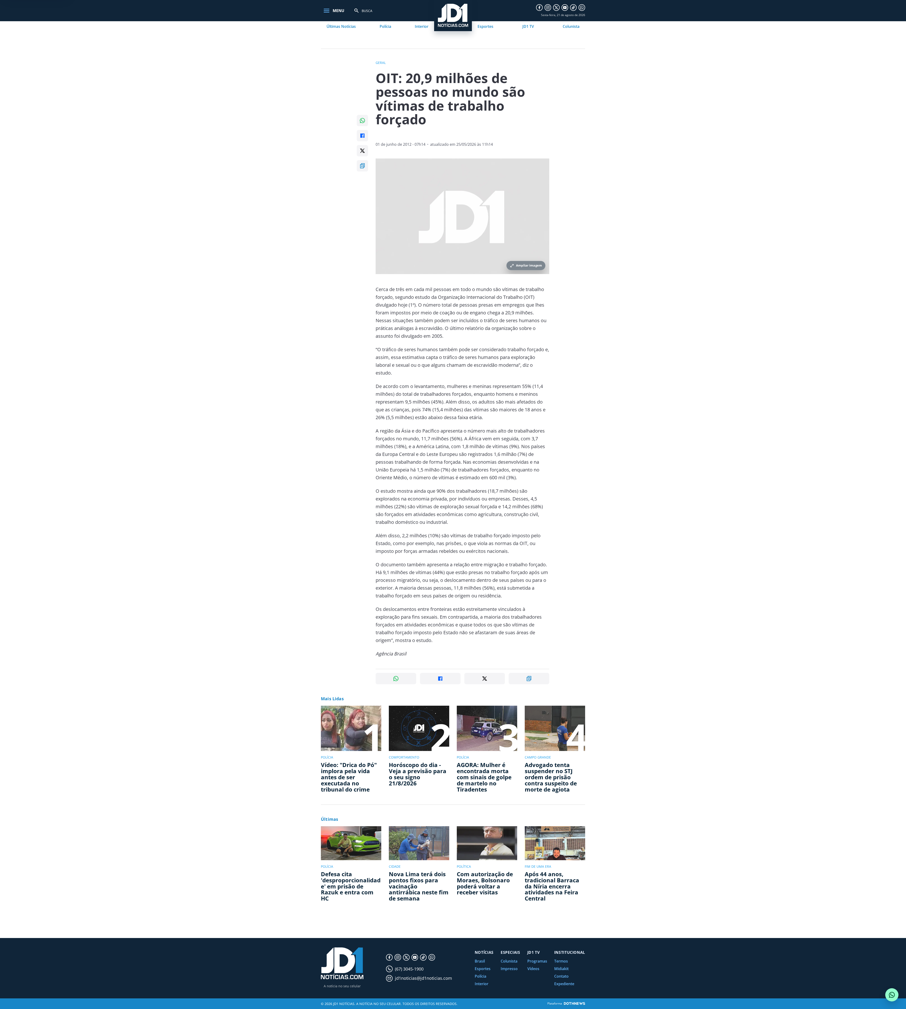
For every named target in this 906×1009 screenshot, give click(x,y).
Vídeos (533, 968)
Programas (537, 961)
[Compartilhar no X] (362, 150)
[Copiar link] (362, 165)
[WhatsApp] (582, 7)
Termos (561, 961)
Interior (421, 26)
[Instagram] (548, 7)
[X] (556, 7)
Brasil (480, 961)
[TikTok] (573, 7)
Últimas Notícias (341, 26)
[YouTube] (565, 7)
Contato (561, 976)
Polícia (385, 26)
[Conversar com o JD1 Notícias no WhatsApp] (891, 994)
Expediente (564, 983)
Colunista (571, 26)
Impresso (509, 968)
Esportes (485, 26)
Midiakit (561, 968)
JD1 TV (528, 26)
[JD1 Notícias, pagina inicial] (342, 963)
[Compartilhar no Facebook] (362, 135)
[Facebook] (539, 7)
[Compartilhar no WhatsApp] (362, 120)
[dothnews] (574, 1003)
